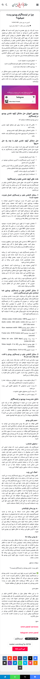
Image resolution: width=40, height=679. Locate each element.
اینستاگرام (19, 639)
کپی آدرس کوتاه (20, 649)
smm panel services (29, 626)
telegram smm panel (29, 632)
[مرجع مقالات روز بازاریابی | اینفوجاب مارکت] (20, 4)
